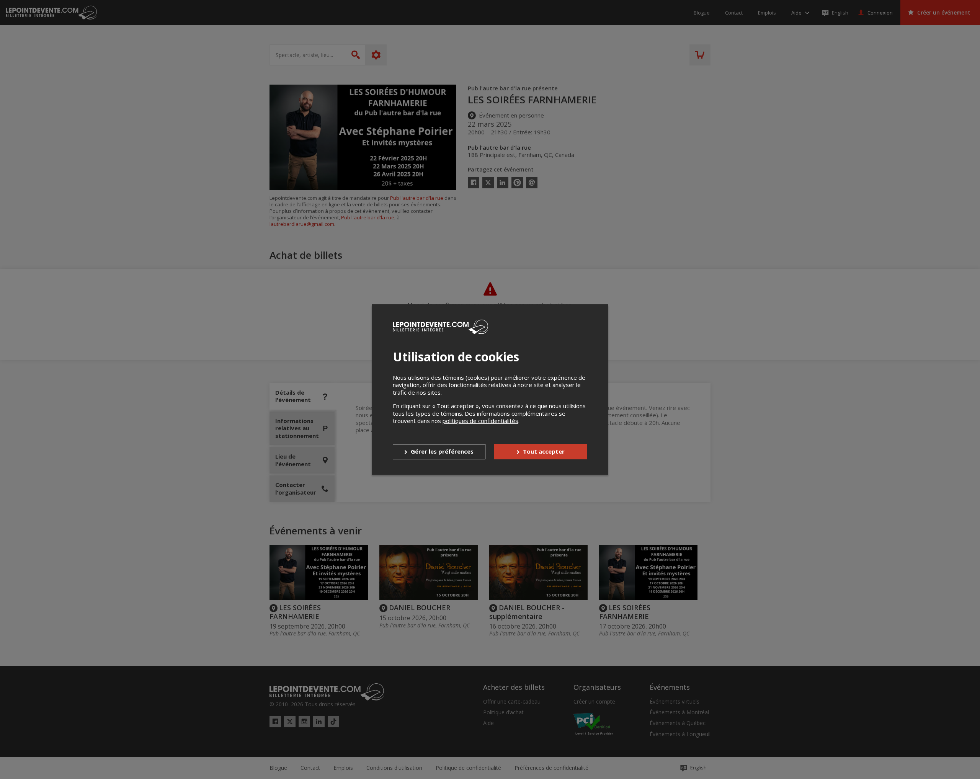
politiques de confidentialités (480, 421)
